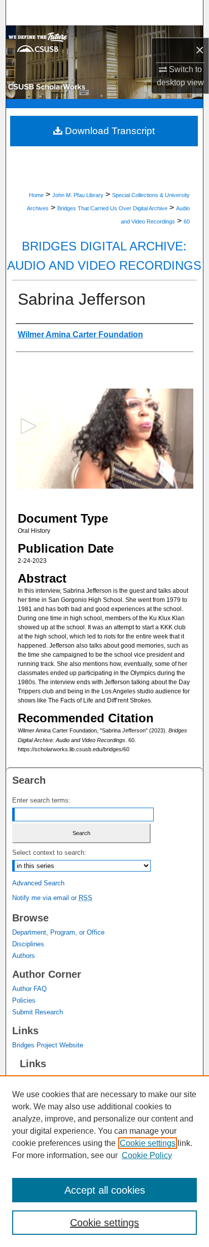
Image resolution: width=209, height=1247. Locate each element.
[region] (104, 1161)
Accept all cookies (104, 1190)
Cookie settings (148, 1143)
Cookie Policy (147, 1155)
